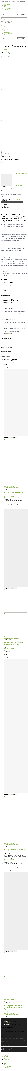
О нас (5, 5)
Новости (6, 7)
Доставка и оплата (9, 33)
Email (19, 202)
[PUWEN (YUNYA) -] (5, 19)
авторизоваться (12, 341)
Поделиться (4, 200)
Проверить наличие (9, 486)
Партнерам (7, 32)
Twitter (7, 202)
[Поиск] (2, 16)
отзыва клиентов (5, 188)
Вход (5, 11)
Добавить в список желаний (11, 487)
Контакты (6, 35)
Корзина (6, 9)
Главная (6, 29)
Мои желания (7, 8)
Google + (15, 202)
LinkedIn (11, 202)
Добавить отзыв (15, 188)
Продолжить (13, 437)
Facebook (3, 202)
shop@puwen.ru (10, 1022)
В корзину (6, 437)
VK (22, 202)
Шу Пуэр (17, 199)
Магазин (6, 30)
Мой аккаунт (7, 4)
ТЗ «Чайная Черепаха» (6, 1029)
